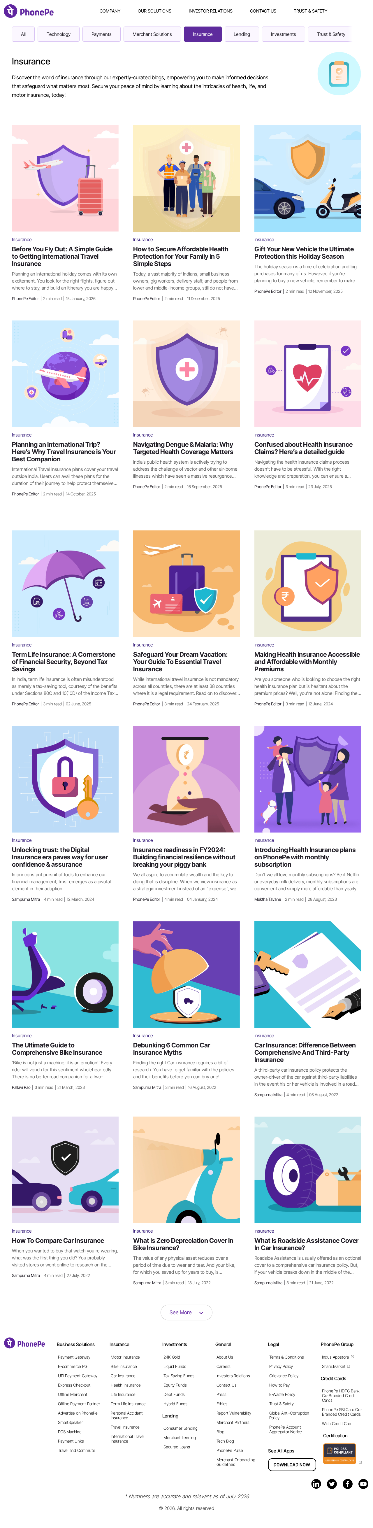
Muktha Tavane (295, 899)
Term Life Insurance (128, 1403)
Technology (59, 34)
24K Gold (171, 1356)
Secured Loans (176, 1446)
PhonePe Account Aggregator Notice (285, 1429)
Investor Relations (211, 10)
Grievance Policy (283, 1375)
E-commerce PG (72, 1366)
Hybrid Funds (175, 1403)
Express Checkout (74, 1384)
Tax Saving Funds (178, 1375)
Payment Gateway (74, 1356)
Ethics (222, 1403)
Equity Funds (174, 1384)
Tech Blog (225, 1440)
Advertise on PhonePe (78, 1412)
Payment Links (71, 1440)
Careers (224, 1366)
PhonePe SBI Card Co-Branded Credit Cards (342, 1412)
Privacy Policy (281, 1366)
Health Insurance (126, 1384)
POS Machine (70, 1431)
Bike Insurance (124, 1366)
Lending (242, 34)
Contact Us (263, 10)
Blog (220, 1431)
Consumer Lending (180, 1428)
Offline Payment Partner (79, 1403)
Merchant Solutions (152, 34)
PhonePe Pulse (230, 1450)
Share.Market (333, 1366)
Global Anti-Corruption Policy (289, 1415)
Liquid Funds (174, 1366)
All (23, 34)
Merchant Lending (179, 1437)
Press (221, 1394)
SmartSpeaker (70, 1422)
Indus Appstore (335, 1356)
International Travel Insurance (127, 1438)
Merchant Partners (233, 1422)
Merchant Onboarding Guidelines (236, 1462)
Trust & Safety (310, 10)
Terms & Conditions (286, 1356)
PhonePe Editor (54, 298)
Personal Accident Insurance (126, 1415)
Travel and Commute (76, 1450)
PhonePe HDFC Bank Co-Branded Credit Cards (341, 1395)
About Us (225, 1356)
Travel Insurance (125, 1426)
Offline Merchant (72, 1394)
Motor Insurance (125, 1356)
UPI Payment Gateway (77, 1375)
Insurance (203, 34)
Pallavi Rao (48, 1087)
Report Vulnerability (234, 1412)
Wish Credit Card (337, 1423)
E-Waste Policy (282, 1394)
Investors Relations (233, 1375)
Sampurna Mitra (53, 899)
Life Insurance (123, 1394)
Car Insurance (123, 1375)
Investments (283, 34)
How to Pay (279, 1384)
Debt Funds (173, 1394)
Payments (102, 34)
